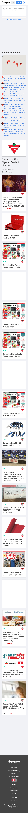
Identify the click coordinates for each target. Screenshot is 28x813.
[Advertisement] (14, 37)
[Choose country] (14, 780)
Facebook (14, 791)
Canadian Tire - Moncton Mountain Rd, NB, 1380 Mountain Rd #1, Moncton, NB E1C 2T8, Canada (14, 106)
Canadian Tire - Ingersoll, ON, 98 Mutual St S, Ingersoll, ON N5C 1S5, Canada (14, 125)
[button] (17, 65)
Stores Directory (14, 771)
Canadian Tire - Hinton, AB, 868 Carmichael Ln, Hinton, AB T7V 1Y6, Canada (14, 100)
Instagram (14, 788)
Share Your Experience (14, 19)
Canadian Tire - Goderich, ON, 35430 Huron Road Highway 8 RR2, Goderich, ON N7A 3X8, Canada (14, 119)
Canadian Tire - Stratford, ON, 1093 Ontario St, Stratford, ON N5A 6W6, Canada (14, 112)
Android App (14, 776)
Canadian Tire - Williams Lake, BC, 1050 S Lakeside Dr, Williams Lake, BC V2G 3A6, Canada (14, 89)
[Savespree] (2, 2)
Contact (14, 801)
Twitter (14, 793)
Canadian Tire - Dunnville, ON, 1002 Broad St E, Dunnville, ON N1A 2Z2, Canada (14, 78)
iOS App (14, 773)
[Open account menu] (24, 2)
